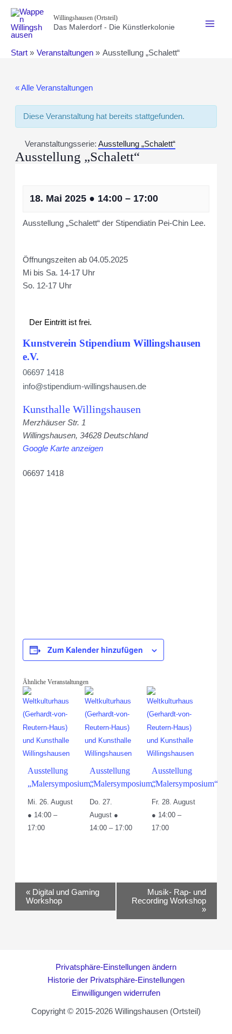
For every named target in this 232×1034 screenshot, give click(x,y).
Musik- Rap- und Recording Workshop (169, 901)
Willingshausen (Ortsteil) (85, 18)
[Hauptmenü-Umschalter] (210, 23)
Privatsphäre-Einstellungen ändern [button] (116, 967)
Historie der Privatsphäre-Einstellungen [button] (116, 980)
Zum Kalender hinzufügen (95, 649)
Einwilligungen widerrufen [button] (116, 993)
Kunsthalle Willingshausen (82, 409)
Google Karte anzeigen (63, 448)
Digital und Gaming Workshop (62, 896)
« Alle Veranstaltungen (54, 88)
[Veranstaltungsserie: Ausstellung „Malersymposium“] (50, 828)
